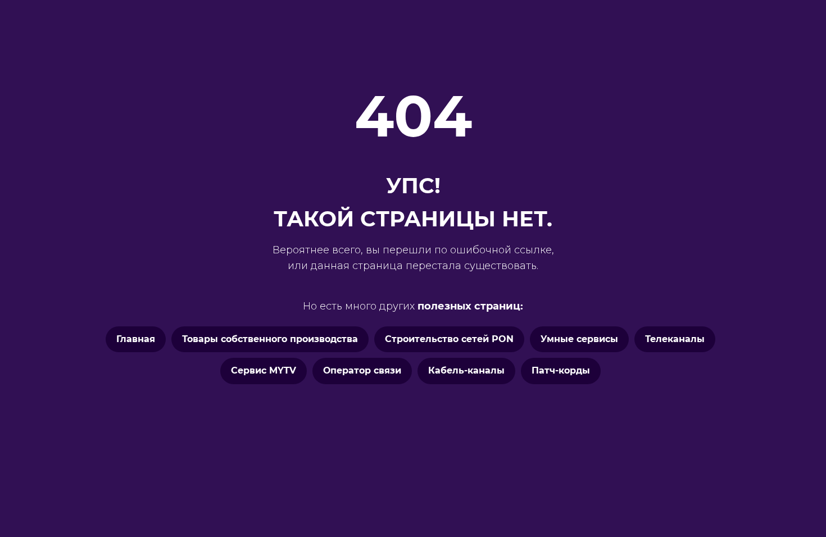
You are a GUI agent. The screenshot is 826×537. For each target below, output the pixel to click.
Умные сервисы (579, 339)
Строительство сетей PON (449, 339)
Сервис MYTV (263, 370)
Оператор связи (362, 370)
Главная (135, 339)
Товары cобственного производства (270, 339)
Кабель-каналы (466, 370)
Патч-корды (561, 370)
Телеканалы (675, 339)
